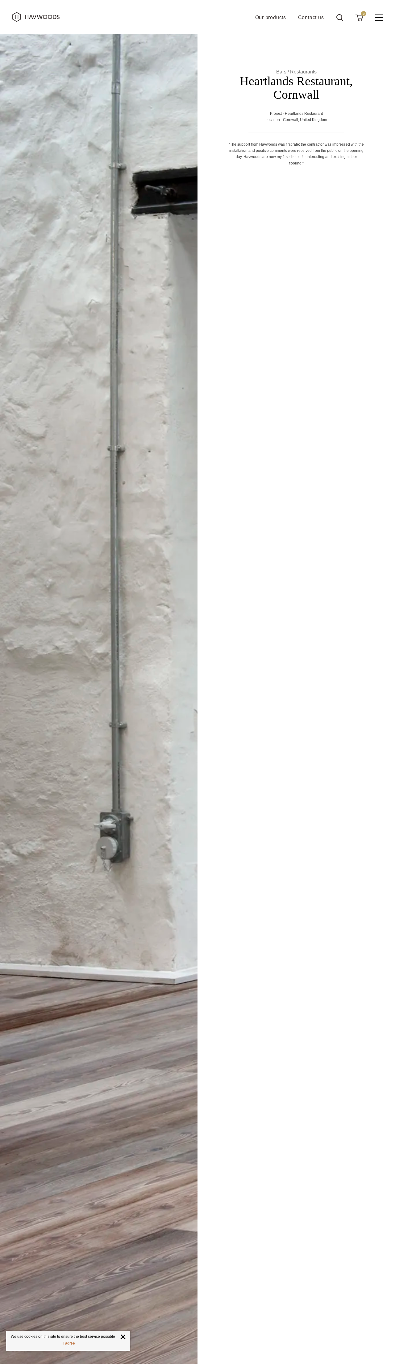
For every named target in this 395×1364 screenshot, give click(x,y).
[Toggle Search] (339, 18)
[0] (359, 17)
